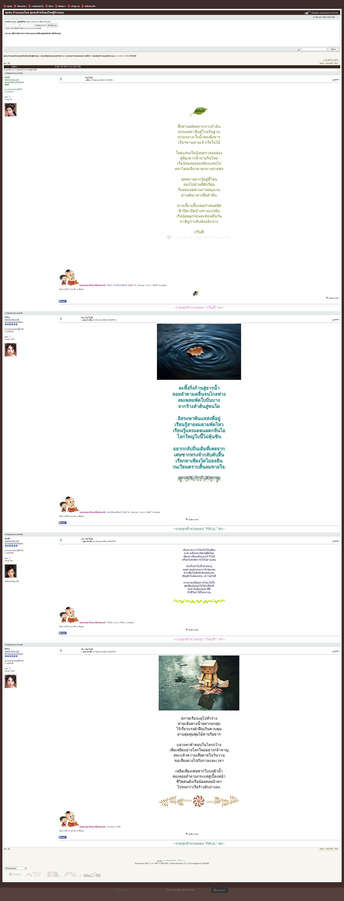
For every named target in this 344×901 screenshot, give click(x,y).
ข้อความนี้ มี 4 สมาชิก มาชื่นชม (71, 627)
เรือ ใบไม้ (133, 56)
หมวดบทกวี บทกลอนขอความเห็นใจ (78, 56)
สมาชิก (185, 890)
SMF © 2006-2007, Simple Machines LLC (170, 863)
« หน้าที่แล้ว (328, 60)
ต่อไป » (337, 60)
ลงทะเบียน (47, 22)
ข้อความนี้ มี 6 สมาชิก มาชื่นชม (71, 516)
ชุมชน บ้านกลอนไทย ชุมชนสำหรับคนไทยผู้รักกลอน (21, 56)
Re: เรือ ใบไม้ (87, 318)
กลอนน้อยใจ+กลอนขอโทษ (101, 56)
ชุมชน (322, 63)
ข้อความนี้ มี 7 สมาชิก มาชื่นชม (71, 289)
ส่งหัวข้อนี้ (329, 63)
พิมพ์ (336, 63)
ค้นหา (191, 890)
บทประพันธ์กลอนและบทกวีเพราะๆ (52, 56)
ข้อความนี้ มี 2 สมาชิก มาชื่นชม (71, 831)
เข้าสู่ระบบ (35, 22)
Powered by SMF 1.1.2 (144, 863)
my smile (119, 56)
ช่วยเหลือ (177, 890)
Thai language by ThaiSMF (198, 863)
